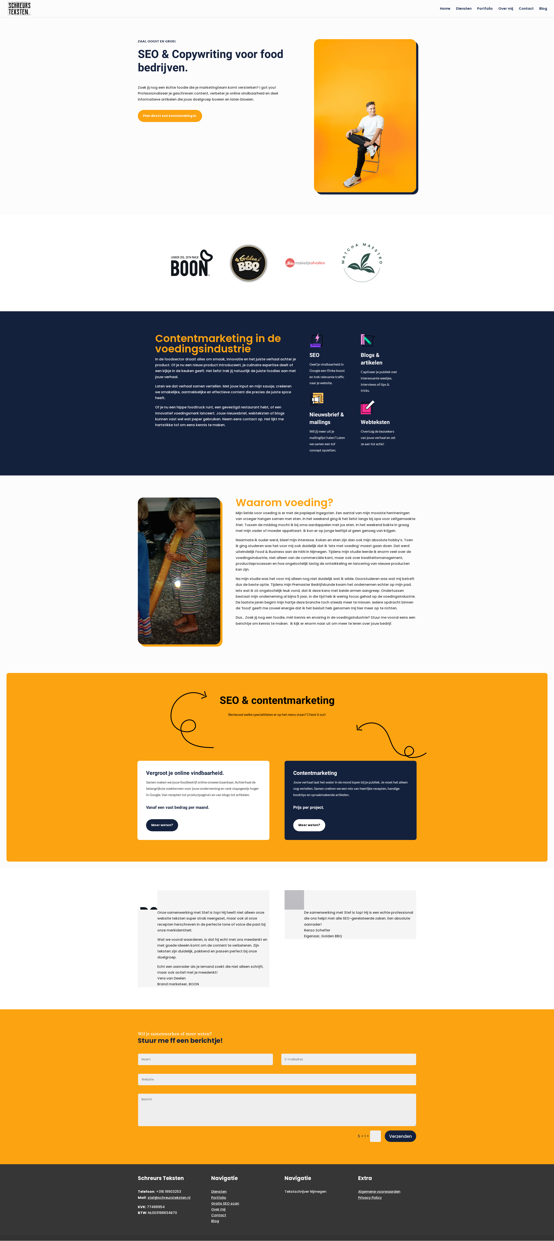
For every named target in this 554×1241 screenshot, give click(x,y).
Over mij (505, 9)
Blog (543, 9)
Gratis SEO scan (225, 1203)
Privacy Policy (370, 1197)
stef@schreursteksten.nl (169, 1197)
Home (445, 9)
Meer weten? (162, 825)
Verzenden (400, 1136)
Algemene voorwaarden (379, 1191)
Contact (526, 9)
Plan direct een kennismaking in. (170, 116)
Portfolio (485, 9)
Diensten (464, 9)
